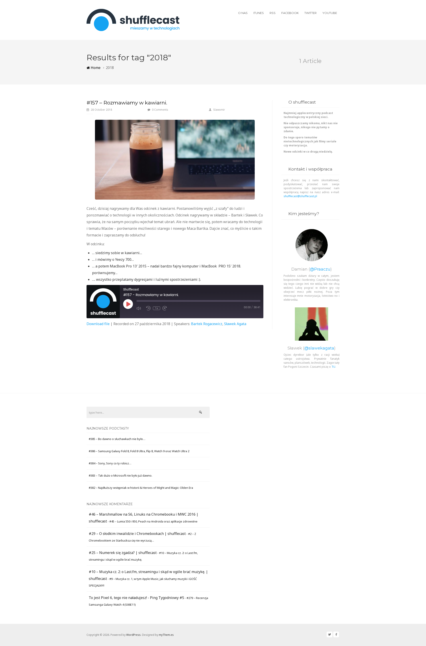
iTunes (258, 13)
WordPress (133, 635)
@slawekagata (319, 348)
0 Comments (160, 110)
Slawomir (219, 110)
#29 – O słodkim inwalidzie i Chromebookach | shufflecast (137, 533)
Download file (98, 323)
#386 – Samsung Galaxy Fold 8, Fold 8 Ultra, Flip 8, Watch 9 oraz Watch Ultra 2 (139, 451)
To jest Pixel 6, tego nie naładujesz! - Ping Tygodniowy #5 (136, 597)
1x (156, 308)
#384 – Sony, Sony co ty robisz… (110, 463)
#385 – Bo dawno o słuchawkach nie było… (117, 439)
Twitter (310, 13)
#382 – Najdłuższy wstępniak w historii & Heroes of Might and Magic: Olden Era (141, 488)
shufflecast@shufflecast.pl (300, 196)
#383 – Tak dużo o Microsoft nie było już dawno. (120, 475)
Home (95, 67)
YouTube (329, 13)
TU (333, 367)
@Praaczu (320, 269)
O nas (243, 13)
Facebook (290, 13)
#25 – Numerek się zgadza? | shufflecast (123, 552)
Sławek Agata (235, 323)
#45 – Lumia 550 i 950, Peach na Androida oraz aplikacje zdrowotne (153, 521)
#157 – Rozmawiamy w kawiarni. (127, 103)
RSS (273, 13)
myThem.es (166, 635)
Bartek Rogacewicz (206, 323)
